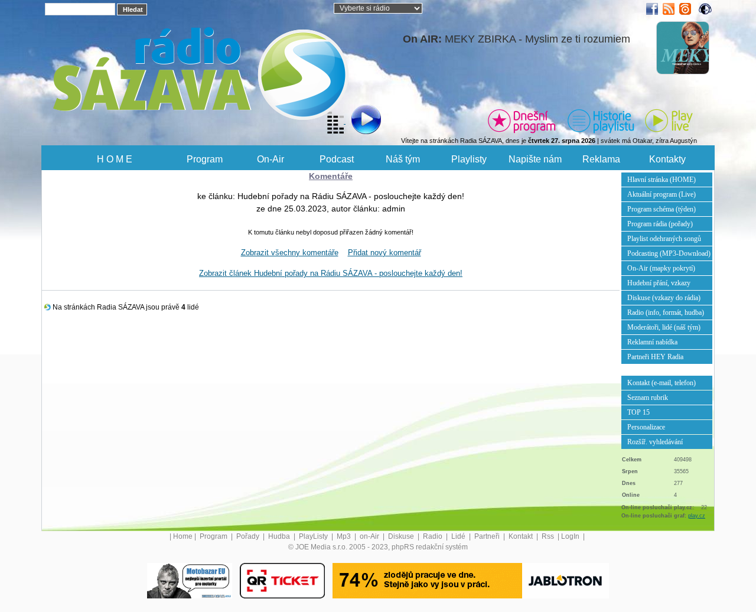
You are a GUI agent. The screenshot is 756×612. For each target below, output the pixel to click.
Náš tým (403, 159)
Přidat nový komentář (384, 252)
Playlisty (469, 159)
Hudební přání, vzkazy (658, 283)
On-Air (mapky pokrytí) (661, 268)
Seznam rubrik (647, 397)
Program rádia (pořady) (660, 224)
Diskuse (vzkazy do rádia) (663, 298)
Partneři (487, 536)
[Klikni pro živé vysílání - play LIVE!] (669, 120)
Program (205, 159)
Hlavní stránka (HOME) (661, 179)
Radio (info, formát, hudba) (665, 312)
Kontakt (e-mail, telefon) (661, 383)
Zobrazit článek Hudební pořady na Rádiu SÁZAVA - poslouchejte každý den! (330, 273)
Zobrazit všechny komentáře (289, 252)
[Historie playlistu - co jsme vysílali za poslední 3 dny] (600, 120)
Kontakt (522, 536)
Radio (433, 536)
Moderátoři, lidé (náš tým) (663, 327)
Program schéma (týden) (661, 209)
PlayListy (314, 536)
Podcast (337, 159)
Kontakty (667, 159)
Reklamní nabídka (652, 342)
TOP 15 (638, 412)
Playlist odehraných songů (664, 239)
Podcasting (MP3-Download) (669, 253)
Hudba (280, 536)
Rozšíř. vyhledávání (655, 442)
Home (183, 536)
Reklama (601, 159)
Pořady (248, 536)
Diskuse (402, 536)
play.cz (696, 516)
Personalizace (646, 427)
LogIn (571, 536)
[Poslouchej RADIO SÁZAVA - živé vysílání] (356, 121)
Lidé (459, 536)
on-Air (370, 536)
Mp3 (345, 536)
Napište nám (535, 159)
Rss (549, 536)
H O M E (114, 159)
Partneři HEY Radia (655, 357)
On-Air (270, 159)
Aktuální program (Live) (661, 194)
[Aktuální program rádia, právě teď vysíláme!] (523, 120)
